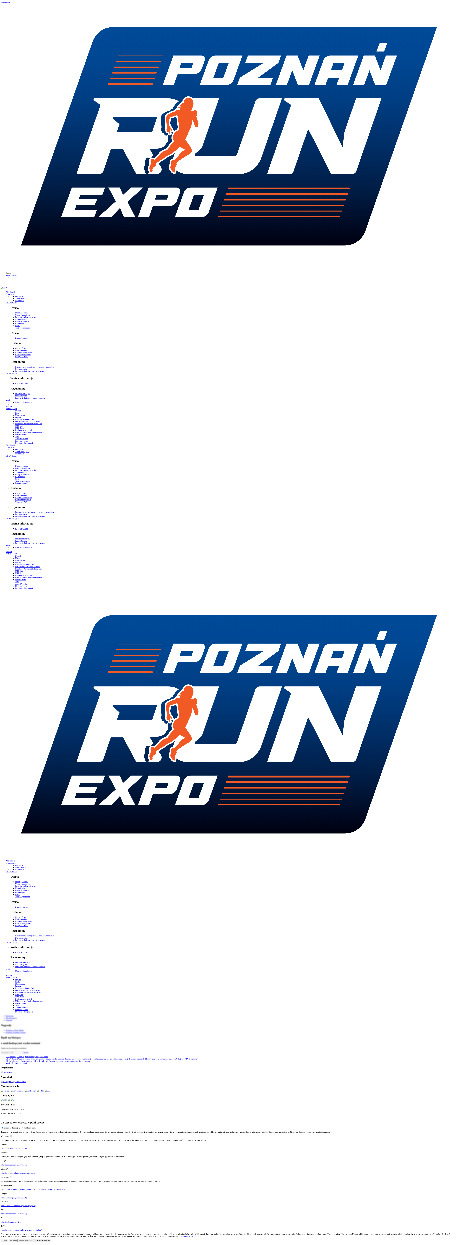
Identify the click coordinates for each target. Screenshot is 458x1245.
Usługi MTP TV (21, 357)
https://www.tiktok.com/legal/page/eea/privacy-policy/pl (22, 1230)
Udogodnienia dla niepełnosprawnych (29, 432)
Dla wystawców (21, 369)
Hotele (17, 326)
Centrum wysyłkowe (23, 355)
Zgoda (6, 1128)
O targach (19, 296)
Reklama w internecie (23, 352)
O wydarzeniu (11, 294)
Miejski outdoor (21, 350)
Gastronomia (20, 324)
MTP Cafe (19, 426)
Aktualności (10, 292)
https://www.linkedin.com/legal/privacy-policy (18, 1173)
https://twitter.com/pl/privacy (11, 1222)
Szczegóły (16, 1128)
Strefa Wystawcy (12, 275)
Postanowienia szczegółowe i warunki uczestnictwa (34, 367)
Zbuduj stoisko (20, 319)
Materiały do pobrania (23, 402)
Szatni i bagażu (21, 396)
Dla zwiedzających (22, 394)
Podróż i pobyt (11, 409)
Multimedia (19, 301)
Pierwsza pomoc (21, 441)
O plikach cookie (29, 1128)
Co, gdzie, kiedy (21, 383)
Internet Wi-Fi (20, 434)
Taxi (17, 437)
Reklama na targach (122, 1059)
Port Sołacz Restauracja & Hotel (27, 422)
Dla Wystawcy (11, 303)
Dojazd (18, 411)
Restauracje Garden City (24, 419)
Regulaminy (193, 1059)
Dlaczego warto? (21, 313)
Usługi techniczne (22, 321)
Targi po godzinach (22, 328)
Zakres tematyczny (22, 298)
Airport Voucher (21, 439)
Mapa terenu (20, 415)
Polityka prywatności (187, 1236)
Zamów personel (21, 338)
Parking (18, 417)
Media (8, 400)
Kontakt (9, 406)
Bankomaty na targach (23, 430)
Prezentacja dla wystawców (25, 317)
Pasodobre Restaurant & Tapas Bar (28, 424)
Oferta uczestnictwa (22, 315)
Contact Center (21, 348)
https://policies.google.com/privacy (14, 1148)
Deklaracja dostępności (24, 443)
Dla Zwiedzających (13, 373)
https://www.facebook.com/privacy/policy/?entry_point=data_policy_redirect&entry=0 (33, 1189)
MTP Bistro (19, 428)
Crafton (18, 1113)
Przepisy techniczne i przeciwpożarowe (30, 371)
